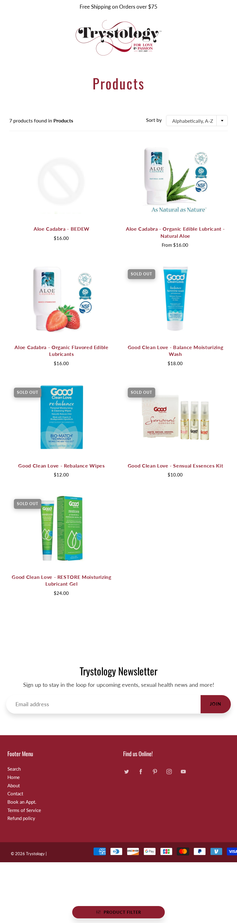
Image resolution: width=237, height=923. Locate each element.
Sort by (154, 120)
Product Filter (122, 912)
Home (13, 777)
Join (216, 704)
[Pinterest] (154, 771)
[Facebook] (140, 771)
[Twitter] (126, 771)
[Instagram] (169, 771)
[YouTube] (183, 771)
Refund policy (21, 818)
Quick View (62, 180)
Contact (15, 793)
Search (14, 769)
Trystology (35, 853)
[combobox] (197, 120)
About (13, 785)
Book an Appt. (21, 802)
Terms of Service (24, 810)
